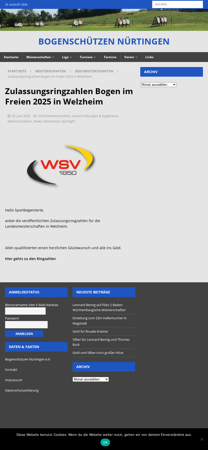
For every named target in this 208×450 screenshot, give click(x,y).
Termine (110, 57)
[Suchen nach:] (177, 4)
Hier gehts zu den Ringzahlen (30, 258)
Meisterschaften (38, 57)
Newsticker (51, 121)
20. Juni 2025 (21, 116)
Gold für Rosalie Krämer (90, 331)
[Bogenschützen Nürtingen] (104, 28)
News (37, 121)
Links (149, 57)
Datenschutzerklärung (22, 390)
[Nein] (201, 439)
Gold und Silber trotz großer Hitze (98, 352)
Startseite (11, 57)
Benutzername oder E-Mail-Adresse (31, 305)
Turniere (86, 57)
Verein (129, 57)
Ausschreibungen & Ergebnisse (95, 116)
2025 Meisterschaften (54, 116)
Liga (65, 57)
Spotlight (68, 121)
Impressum (13, 380)
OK (105, 442)
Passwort (12, 318)
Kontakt (11, 369)
